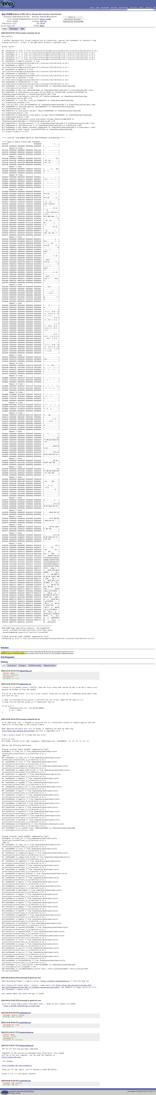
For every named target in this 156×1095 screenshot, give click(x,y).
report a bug (114, 7)
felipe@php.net (26, 671)
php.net (92, 7)
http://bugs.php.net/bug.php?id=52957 (18, 731)
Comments (12, 665)
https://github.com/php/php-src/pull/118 (21, 1006)
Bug (3, 14)
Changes (22, 665)
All (4, 665)
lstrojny (42, 19)
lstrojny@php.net (26, 1032)
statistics (141, 7)
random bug (148, 7)
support (97, 7)
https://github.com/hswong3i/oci (55, 981)
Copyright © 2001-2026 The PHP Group (21, 1091)
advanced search (123, 7)
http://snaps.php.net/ (11, 1057)
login (154, 7)
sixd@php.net (25, 1013)
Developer (14, 29)
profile (48, 19)
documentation (105, 7)
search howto (133, 7)
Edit (22, 29)
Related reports (49, 665)
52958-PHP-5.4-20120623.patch (12, 652)
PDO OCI (43, 21)
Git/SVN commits (35, 665)
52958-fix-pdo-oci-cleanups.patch (13, 653)
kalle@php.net (25, 684)
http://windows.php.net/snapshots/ (17, 1065)
